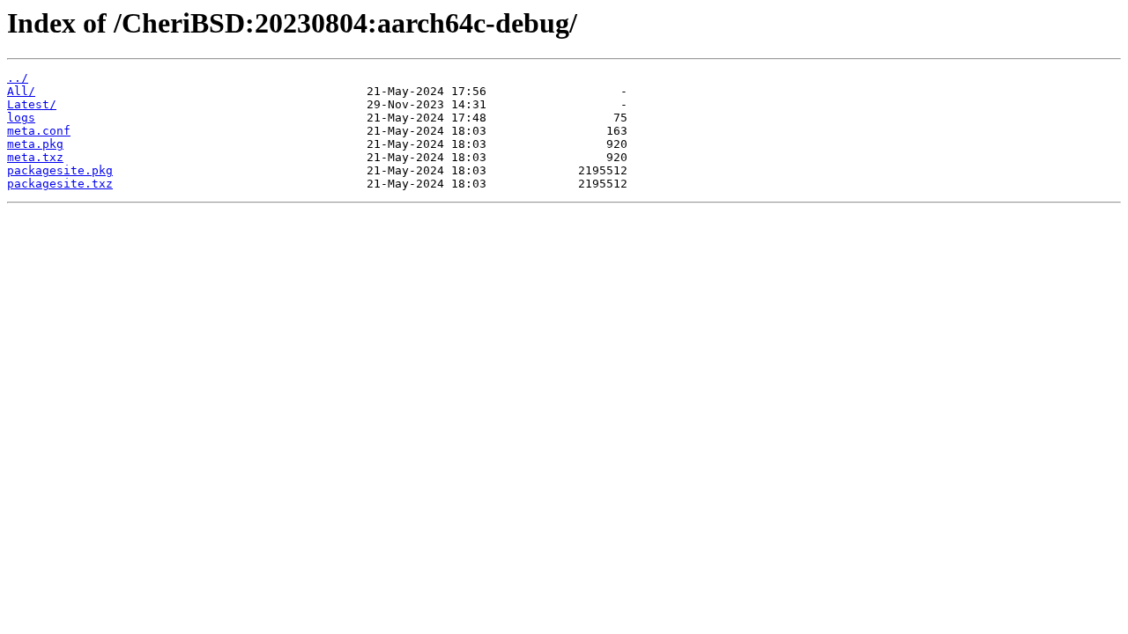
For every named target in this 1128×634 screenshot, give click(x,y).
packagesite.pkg (60, 170)
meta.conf (38, 130)
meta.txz (35, 157)
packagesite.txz (60, 183)
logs (21, 117)
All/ (21, 91)
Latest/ (31, 104)
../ (17, 78)
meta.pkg (35, 144)
